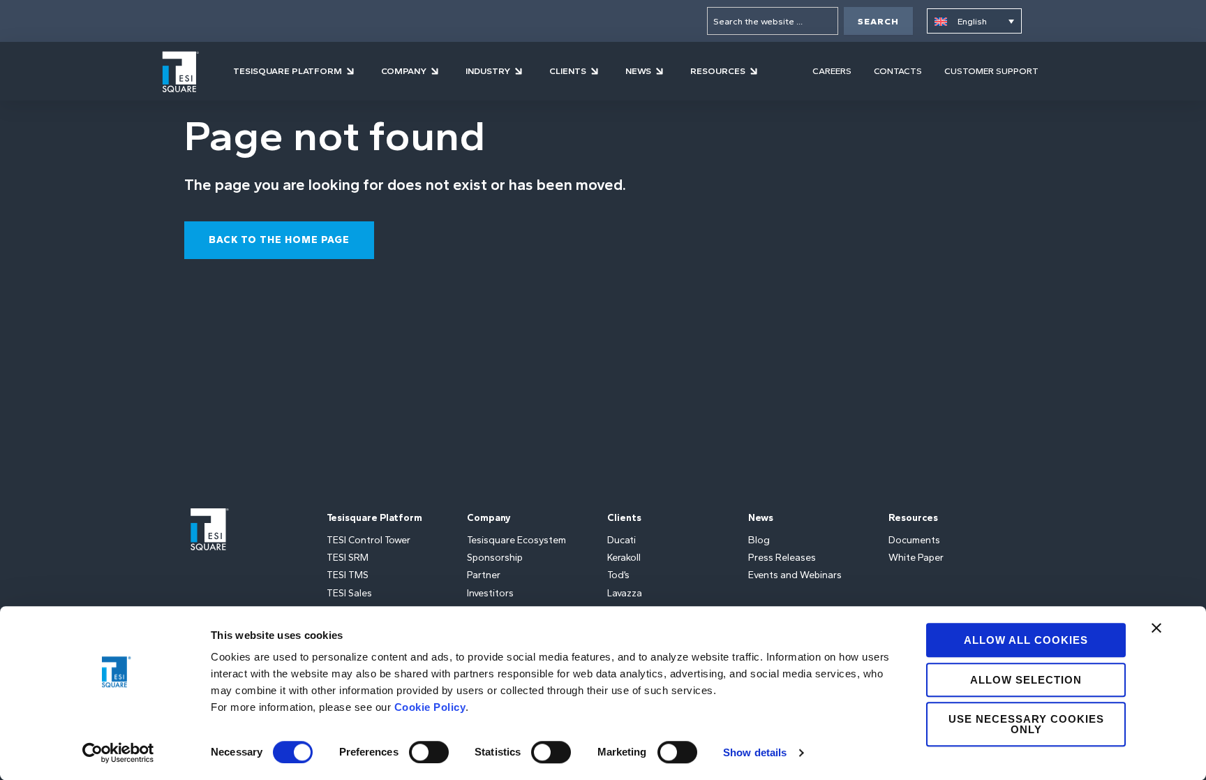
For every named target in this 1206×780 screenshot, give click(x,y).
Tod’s (618, 575)
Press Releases (782, 558)
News (760, 518)
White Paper (916, 558)
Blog (759, 540)
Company (489, 518)
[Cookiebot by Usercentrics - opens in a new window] (118, 752)
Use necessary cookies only (1026, 724)
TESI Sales (349, 593)
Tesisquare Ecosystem (516, 540)
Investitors (490, 593)
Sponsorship (495, 558)
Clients (624, 518)
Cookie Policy (430, 707)
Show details (755, 752)
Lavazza (624, 593)
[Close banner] (1156, 628)
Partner (483, 575)
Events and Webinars (795, 575)
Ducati (621, 540)
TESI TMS (347, 575)
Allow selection (1026, 680)
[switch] (429, 752)
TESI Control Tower (368, 540)
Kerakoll (624, 558)
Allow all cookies (1026, 640)
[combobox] (772, 21)
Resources (913, 518)
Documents (914, 540)
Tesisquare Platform (374, 518)
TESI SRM (347, 558)
